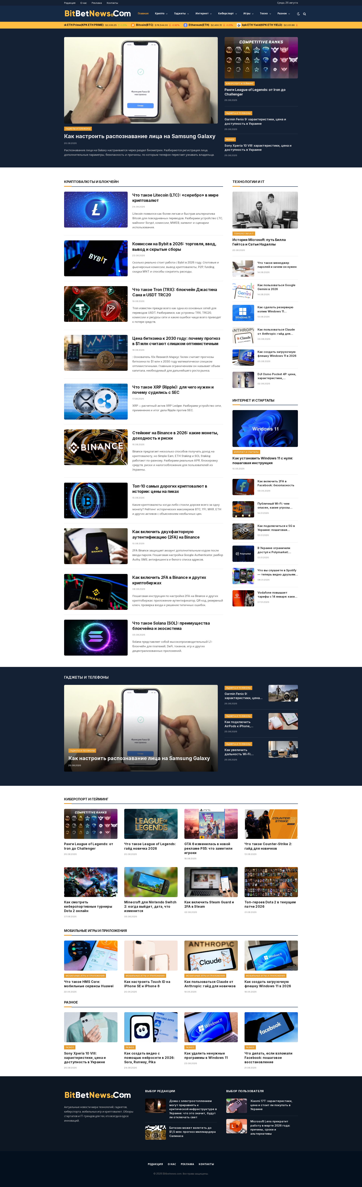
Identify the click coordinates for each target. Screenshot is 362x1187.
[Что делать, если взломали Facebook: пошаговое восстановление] (271, 1027)
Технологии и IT (244, 233)
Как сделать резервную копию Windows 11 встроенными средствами (277, 309)
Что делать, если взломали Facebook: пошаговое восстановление (268, 1057)
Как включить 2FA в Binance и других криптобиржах (169, 580)
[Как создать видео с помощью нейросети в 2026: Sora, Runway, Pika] (151, 1027)
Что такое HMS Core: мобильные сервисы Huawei (89, 984)
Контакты (112, 3)
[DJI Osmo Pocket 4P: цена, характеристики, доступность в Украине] (243, 380)
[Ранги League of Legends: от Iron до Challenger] (261, 57)
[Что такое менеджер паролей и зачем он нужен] (243, 268)
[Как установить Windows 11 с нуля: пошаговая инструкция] (265, 428)
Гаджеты (180, 13)
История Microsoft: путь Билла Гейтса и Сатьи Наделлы (259, 242)
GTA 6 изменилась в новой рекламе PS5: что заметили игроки (208, 848)
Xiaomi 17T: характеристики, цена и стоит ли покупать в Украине (271, 1105)
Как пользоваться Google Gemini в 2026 (276, 287)
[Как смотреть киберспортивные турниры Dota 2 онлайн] (90, 882)
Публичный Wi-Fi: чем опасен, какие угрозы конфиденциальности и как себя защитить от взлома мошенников (275, 506)
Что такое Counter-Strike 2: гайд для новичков (268, 846)
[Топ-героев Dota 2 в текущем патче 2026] (271, 882)
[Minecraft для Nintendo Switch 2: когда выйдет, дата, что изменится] (151, 882)
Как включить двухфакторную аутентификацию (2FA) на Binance (166, 534)
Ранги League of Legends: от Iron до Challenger (255, 92)
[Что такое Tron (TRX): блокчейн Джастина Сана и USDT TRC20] (96, 304)
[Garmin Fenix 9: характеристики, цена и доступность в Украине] (283, 693)
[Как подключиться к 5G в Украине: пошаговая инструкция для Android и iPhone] (243, 531)
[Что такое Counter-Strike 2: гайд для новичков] (271, 824)
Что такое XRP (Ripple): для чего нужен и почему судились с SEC (173, 390)
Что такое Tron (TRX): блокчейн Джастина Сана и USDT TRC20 (174, 292)
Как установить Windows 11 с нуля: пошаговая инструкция (262, 460)
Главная (143, 13)
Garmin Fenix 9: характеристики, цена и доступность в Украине (255, 121)
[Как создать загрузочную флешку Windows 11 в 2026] (243, 357)
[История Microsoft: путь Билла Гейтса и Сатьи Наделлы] (265, 210)
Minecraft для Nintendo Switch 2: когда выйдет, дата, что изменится (150, 906)
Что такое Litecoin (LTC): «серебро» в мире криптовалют (175, 198)
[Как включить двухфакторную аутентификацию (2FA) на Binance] (96, 546)
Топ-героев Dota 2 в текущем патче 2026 (270, 904)
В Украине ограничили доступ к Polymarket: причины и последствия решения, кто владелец (275, 550)
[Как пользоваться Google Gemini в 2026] (243, 291)
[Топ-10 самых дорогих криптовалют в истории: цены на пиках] (96, 501)
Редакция (69, 3)
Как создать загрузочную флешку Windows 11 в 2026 (277, 354)
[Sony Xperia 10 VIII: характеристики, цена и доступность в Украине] (90, 1027)
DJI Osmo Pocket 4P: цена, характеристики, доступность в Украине (277, 376)
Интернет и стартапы (246, 452)
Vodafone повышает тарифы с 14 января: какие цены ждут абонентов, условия (277, 595)
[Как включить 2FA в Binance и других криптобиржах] (96, 592)
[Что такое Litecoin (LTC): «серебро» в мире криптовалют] (96, 210)
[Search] (304, 13)
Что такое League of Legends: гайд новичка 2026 (150, 846)
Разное (282, 13)
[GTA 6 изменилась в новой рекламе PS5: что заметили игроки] (211, 824)
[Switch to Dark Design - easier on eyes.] (298, 13)
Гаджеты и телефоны (78, 129)
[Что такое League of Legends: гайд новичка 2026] (151, 824)
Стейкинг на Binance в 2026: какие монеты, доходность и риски (175, 436)
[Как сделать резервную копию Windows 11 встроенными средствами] (243, 313)
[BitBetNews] (98, 14)
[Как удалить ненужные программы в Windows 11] (211, 1027)
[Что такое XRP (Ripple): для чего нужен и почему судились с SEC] (96, 402)
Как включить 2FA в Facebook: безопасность (276, 483)
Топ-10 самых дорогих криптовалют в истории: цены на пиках (169, 489)
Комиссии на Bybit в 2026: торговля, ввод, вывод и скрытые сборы (174, 247)
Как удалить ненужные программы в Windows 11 (206, 1055)
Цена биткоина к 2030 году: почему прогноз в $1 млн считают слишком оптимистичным (176, 341)
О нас (83, 3)
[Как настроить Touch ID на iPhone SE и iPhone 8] (151, 956)
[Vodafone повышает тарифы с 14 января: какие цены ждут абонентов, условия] (243, 598)
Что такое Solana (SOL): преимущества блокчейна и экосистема (171, 626)
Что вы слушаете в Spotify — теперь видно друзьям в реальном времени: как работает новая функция (278, 572)
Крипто (160, 13)
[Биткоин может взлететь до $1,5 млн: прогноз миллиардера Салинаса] (155, 1132)
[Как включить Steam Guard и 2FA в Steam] (211, 882)
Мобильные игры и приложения (85, 976)
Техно (264, 13)
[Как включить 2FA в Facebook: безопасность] (243, 487)
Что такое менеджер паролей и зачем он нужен (277, 265)
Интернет (202, 13)
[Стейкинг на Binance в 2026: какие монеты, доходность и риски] (96, 447)
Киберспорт (226, 13)
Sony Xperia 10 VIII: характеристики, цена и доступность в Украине (258, 148)
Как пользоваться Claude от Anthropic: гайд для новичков (276, 332)
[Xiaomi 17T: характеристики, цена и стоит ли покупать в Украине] (236, 1106)
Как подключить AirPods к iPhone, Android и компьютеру (242, 724)
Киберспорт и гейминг (239, 83)
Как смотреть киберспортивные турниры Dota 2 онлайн (88, 906)
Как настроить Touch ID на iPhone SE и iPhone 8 (147, 984)
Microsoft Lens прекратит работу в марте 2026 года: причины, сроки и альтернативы (270, 1127)
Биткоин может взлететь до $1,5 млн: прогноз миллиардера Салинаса (192, 1132)
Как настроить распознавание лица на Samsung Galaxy (140, 136)
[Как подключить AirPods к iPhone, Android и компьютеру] (283, 721)
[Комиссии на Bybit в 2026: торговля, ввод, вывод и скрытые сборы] (96, 258)
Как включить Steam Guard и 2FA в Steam (209, 904)
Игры (246, 13)
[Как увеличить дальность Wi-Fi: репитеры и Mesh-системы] (283, 749)
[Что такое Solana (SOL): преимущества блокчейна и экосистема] (96, 638)
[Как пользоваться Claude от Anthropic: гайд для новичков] (243, 335)
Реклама (97, 3)
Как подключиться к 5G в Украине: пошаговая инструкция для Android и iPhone (277, 528)
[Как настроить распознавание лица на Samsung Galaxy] (141, 80)
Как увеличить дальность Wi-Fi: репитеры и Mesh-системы (239, 752)
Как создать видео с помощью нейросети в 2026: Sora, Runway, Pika (149, 1057)
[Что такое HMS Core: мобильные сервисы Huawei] (90, 956)
